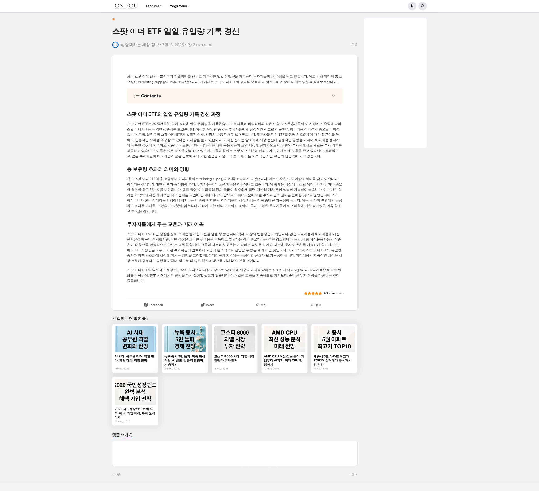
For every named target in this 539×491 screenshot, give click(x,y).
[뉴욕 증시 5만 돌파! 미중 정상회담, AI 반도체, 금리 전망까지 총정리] (185, 339)
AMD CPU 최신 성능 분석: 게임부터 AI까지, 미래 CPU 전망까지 (284, 360)
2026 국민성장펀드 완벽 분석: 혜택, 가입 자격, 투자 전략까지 (135, 413)
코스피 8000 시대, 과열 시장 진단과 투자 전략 (234, 358)
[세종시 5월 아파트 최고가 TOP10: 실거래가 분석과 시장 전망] (334, 339)
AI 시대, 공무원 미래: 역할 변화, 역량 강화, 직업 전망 (134, 358)
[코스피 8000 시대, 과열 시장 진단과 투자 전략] (235, 339)
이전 (352, 474)
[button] (412, 6)
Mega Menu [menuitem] (178, 6)
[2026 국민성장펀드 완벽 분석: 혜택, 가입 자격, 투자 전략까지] (135, 392)
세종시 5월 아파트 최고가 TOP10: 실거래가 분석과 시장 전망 (333, 360)
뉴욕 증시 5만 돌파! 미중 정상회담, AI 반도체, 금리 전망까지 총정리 (184, 360)
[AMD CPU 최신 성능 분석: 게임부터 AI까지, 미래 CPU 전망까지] (284, 339)
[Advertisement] (395, 81)
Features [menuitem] (152, 6)
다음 (118, 474)
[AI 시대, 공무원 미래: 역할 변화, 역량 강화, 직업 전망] (135, 339)
